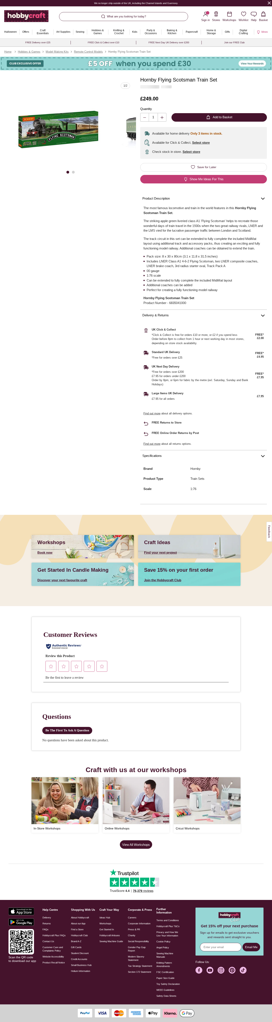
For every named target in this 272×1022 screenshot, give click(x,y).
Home (7, 51)
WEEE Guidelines (165, 990)
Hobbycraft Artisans (109, 935)
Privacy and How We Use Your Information (167, 934)
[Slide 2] (73, 172)
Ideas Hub (104, 917)
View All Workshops (136, 844)
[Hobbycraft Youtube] (210, 970)
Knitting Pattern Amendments (164, 964)
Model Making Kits (57, 51)
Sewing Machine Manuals (164, 955)
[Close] (269, 3)
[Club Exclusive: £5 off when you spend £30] (136, 63)
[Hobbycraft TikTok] (243, 970)
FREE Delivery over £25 (37, 42)
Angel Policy (162, 947)
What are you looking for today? (126, 16)
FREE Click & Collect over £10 (103, 42)
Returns (46, 923)
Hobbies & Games (29, 51)
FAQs (45, 929)
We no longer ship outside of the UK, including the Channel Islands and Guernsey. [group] (136, 3)
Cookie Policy (163, 941)
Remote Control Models (88, 51)
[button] (58, 129)
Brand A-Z (76, 941)
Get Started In (106, 929)
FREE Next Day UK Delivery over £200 (169, 42)
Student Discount (80, 953)
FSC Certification (165, 972)
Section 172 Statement (139, 972)
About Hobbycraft (80, 917)
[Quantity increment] (162, 117)
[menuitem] (10, 32)
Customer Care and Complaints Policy (52, 949)
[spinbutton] (153, 117)
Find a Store (77, 929)
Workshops (105, 923)
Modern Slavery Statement (136, 958)
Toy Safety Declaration (168, 984)
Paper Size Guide (165, 978)
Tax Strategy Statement (140, 966)
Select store (201, 142)
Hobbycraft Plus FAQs (54, 935)
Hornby (195, 468)
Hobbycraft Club (79, 935)
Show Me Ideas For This (207, 179)
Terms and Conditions (167, 920)
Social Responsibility (138, 941)
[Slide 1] (67, 172)
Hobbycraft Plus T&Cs (168, 926)
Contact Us (48, 941)
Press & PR (134, 929)
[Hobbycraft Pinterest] (232, 970)
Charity (131, 935)
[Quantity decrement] (144, 117)
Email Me (251, 947)
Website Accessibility (53, 956)
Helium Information (80, 971)
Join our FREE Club (234, 42)
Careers (132, 917)
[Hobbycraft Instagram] (221, 970)
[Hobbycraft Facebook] (199, 970)
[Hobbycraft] (26, 18)
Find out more (151, 413)
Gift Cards (76, 947)
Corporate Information (139, 923)
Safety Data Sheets (166, 996)
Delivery (46, 917)
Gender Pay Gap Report (137, 949)
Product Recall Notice (53, 962)
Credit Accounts (79, 959)
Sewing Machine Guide (111, 941)
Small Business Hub (81, 965)
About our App (78, 923)
